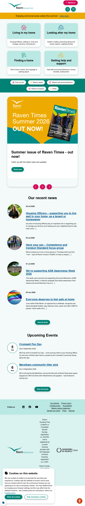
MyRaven (71, 2)
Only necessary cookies (36, 497)
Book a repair (38, 82)
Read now (18, 169)
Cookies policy (10, 493)
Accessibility (67, 406)
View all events (42, 389)
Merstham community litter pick (38, 364)
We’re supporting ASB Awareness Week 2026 (50, 272)
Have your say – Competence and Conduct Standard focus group (46, 246)
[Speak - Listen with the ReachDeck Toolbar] (79, 501)
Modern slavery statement (60, 408)
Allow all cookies (13, 497)
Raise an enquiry (37, 88)
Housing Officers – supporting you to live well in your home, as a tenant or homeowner (51, 216)
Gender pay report (53, 410)
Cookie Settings (3, 502)
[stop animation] (42, 186)
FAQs (54, 88)
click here (64, 15)
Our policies (54, 403)
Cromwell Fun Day (30, 344)
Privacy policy (66, 403)
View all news (42, 322)
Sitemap (72, 410)
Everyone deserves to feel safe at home (50, 299)
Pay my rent (19, 82)
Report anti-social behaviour (62, 82)
